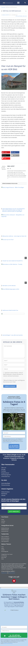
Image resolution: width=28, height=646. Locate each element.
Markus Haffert (5, 14)
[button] (25, 3)
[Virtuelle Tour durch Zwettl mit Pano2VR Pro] (14, 249)
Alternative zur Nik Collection (9, 285)
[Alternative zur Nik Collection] (14, 273)
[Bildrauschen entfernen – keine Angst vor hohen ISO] (14, 224)
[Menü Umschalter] (18, 2)
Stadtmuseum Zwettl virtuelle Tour (10, 310)
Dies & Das (25, 16)
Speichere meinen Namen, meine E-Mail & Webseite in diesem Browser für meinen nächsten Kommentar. (13, 374)
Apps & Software (19, 16)
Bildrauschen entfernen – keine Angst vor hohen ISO (14, 236)
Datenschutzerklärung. (8, 643)
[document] (14, 616)
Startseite (3, 7)
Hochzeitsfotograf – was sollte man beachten (12, 335)
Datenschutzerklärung (7, 442)
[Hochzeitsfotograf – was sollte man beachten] (14, 323)
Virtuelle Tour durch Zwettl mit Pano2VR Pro (12, 260)
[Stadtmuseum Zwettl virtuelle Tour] (14, 298)
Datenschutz (12, 573)
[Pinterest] (14, 581)
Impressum (4, 573)
